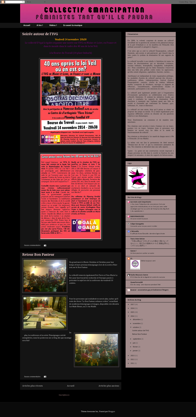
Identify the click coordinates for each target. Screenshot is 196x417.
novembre (137, 324)
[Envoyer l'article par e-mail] (45, 245)
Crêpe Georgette (137, 224)
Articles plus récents (32, 386)
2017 (133, 305)
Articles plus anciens (109, 386)
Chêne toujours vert (148, 261)
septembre (137, 339)
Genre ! (133, 251)
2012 (133, 360)
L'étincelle (134, 231)
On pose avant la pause (139, 219)
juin (134, 343)
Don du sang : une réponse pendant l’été (145, 285)
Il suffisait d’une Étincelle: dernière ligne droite (147, 234)
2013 (133, 356)
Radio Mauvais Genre (139, 275)
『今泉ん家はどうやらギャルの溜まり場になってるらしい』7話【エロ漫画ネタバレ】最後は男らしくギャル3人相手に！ (149, 243)
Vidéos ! (53, 25)
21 (131, 259)
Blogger (111, 411)
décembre (137, 320)
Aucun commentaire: (32, 245)
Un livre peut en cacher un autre (142, 253)
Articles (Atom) (76, 395)
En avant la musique (72, 25)
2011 (133, 363)
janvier (135, 351)
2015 (133, 312)
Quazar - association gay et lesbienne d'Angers (149, 290)
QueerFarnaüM (136, 282)
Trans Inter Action (137, 239)
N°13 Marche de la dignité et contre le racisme (147, 277)
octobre (136, 327)
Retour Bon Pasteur (38, 255)
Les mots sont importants (140, 202)
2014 (133, 316)
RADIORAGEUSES (137, 216)
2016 (133, 308)
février (135, 347)
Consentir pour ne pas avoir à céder (143, 226)
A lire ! (40, 25)
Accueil (26, 25)
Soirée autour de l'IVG (40, 34)
